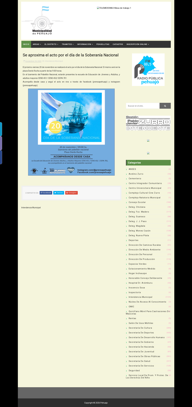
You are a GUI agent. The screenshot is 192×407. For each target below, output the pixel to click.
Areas (36, 44)
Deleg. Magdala (137, 226)
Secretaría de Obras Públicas (144, 356)
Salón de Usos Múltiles (141, 323)
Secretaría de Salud (139, 361)
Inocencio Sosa (137, 288)
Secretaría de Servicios (141, 366)
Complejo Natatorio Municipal (145, 197)
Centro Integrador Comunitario (145, 183)
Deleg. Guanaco (137, 216)
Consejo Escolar (137, 202)
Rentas (132, 318)
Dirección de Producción (142, 259)
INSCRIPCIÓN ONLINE (137, 44)
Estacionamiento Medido (142, 269)
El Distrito (51, 44)
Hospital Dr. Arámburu (141, 283)
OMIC (131, 306)
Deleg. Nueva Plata (139, 235)
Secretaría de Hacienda (141, 347)
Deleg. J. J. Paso (138, 221)
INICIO (26, 44)
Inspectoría (135, 292)
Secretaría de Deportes (141, 333)
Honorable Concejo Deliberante (145, 278)
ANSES (132, 169)
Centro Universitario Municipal (145, 188)
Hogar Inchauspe (138, 273)
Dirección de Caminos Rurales (145, 245)
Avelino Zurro (136, 174)
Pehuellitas (102, 44)
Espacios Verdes (138, 264)
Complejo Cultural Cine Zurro (144, 193)
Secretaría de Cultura (140, 328)
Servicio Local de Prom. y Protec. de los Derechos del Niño (147, 376)
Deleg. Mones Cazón (140, 231)
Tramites (67, 44)
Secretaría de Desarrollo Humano (147, 337)
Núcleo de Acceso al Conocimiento (147, 302)
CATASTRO (118, 44)
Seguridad (134, 370)
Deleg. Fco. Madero (139, 212)
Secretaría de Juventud (141, 351)
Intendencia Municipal (54, 61)
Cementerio (135, 178)
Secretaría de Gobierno (141, 342)
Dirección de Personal (141, 254)
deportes (134, 240)
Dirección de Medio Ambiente (145, 250)
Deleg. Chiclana (137, 207)
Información (84, 44)
